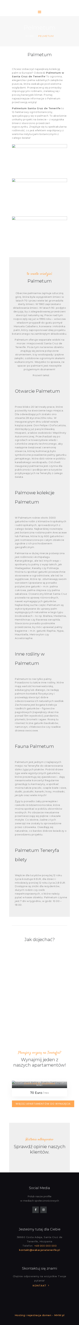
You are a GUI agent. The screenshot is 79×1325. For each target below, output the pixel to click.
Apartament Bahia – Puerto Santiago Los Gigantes (39, 1077)
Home (29, 35)
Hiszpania (48, 1083)
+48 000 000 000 (45, 1245)
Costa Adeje (32, 1083)
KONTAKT (39, 1285)
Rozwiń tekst (41, 375)
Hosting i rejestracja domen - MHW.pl (39, 1315)
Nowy (39, 1085)
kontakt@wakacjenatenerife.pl (39, 1249)
